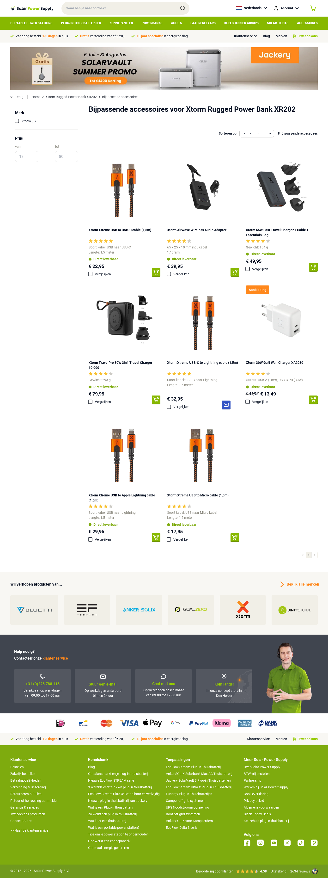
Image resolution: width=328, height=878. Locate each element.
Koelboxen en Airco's (241, 23)
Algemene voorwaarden (261, 807)
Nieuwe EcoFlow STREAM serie (111, 780)
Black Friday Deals (257, 814)
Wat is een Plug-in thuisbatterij (110, 807)
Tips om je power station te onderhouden (118, 834)
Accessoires (307, 23)
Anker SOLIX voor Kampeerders (189, 821)
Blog (266, 36)
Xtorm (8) (28, 121)
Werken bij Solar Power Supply (266, 787)
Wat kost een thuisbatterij (107, 821)
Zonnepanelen (121, 23)
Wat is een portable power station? (114, 827)
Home (35, 97)
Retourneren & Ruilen (26, 794)
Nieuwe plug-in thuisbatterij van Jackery (117, 801)
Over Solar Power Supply (262, 767)
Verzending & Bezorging (28, 787)
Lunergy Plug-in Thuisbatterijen (189, 794)
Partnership (252, 780)
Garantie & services (24, 807)
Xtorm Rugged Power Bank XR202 (71, 97)
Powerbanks (152, 23)
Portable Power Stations (31, 23)
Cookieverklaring (256, 794)
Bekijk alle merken (302, 584)
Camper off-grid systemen (185, 801)
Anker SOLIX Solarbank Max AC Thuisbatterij (199, 774)
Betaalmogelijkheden (25, 780)
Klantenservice (245, 36)
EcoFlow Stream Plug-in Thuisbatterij (193, 767)
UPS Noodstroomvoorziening (187, 807)
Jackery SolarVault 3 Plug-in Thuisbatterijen (198, 780)
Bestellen (17, 767)
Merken (281, 36)
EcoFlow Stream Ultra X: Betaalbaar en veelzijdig (124, 794)
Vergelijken (103, 274)
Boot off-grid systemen (183, 814)
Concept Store (20, 821)
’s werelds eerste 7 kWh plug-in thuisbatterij (120, 787)
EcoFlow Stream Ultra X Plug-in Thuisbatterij (198, 787)
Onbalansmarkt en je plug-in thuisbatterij (118, 774)
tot (57, 146)
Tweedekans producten (27, 814)
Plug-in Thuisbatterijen (81, 23)
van (18, 146)
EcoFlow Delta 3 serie (181, 827)
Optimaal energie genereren (108, 848)
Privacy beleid (254, 801)
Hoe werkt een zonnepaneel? (109, 841)
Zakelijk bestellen (22, 774)
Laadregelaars (203, 23)
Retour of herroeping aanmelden (34, 801)
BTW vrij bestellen (257, 774)
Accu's (176, 23)
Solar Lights (277, 23)
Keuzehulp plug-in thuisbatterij (266, 821)
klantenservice (55, 658)
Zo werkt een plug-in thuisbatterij (112, 814)
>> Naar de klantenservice (29, 830)
